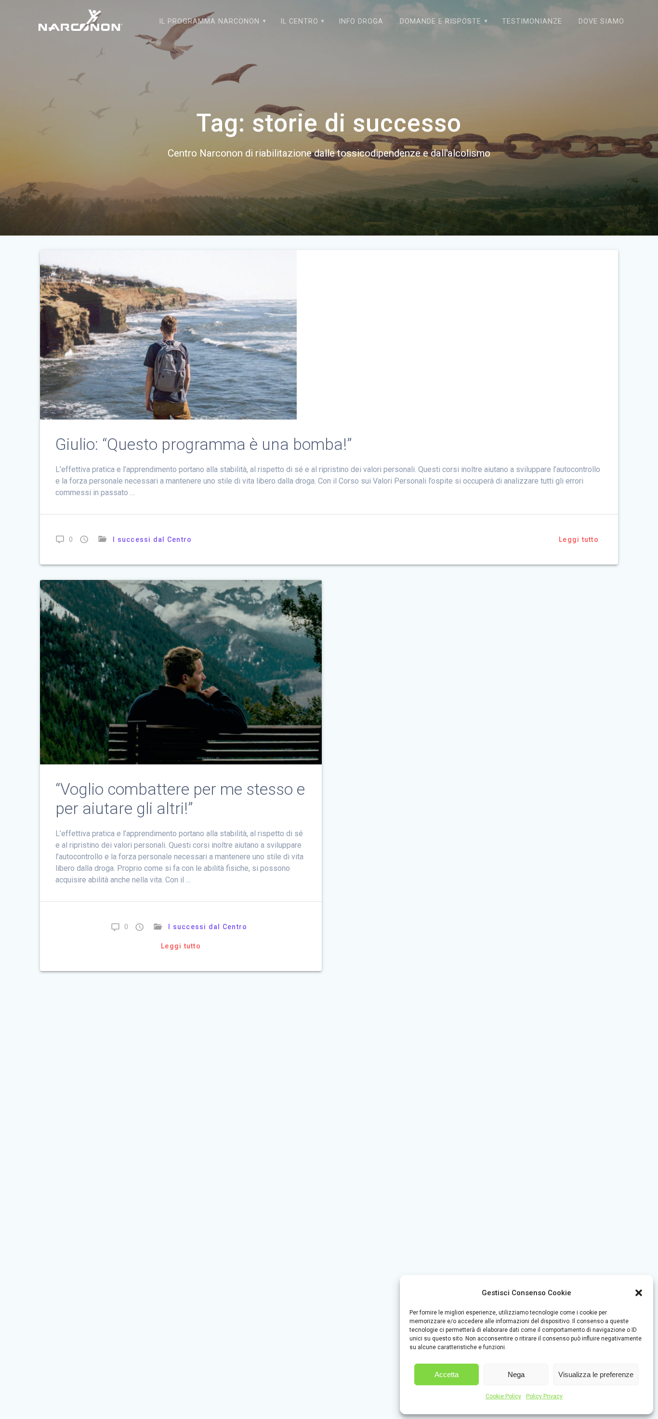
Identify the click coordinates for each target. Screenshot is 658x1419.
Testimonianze (532, 21)
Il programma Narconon (209, 21)
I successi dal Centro (152, 539)
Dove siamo (601, 21)
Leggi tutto (579, 539)
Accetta (446, 1374)
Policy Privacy (544, 1396)
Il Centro (299, 21)
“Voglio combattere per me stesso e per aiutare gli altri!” (180, 799)
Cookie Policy (503, 1396)
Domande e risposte (440, 21)
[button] (639, 1293)
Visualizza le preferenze (595, 1374)
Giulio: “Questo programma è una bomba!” (203, 444)
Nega (516, 1374)
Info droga (361, 21)
